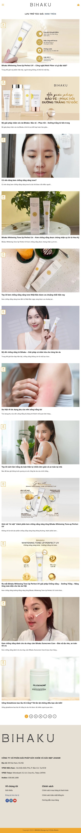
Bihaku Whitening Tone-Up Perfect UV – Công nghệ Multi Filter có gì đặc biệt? (34, 66)
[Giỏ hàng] (78, 4)
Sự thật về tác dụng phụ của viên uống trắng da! (22, 410)
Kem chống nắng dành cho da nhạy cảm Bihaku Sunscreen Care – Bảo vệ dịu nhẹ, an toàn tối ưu (39, 644)
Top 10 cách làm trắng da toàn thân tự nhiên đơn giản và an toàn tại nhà (32, 467)
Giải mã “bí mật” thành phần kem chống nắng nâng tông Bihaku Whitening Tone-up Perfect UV (40, 525)
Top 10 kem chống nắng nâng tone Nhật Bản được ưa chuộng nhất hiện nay (33, 295)
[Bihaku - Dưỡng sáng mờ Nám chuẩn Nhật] (40, 4)
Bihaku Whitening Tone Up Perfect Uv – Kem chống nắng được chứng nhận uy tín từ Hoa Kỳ (40, 238)
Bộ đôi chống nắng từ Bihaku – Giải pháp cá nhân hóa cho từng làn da (31, 352)
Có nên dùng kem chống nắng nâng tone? (19, 180)
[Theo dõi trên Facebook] (7, 800)
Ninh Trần (50, 14)
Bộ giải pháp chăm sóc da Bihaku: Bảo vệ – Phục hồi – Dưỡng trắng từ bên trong (36, 123)
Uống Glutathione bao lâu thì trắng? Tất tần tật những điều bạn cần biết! (32, 703)
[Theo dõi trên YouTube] (15, 800)
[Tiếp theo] (54, 716)
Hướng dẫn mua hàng (50, 800)
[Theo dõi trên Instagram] (11, 800)
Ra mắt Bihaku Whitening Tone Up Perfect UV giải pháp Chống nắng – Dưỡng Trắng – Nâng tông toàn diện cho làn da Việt (40, 585)
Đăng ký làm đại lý (12, 795)
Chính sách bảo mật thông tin (53, 795)
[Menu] (3, 4)
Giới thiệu (9, 790)
